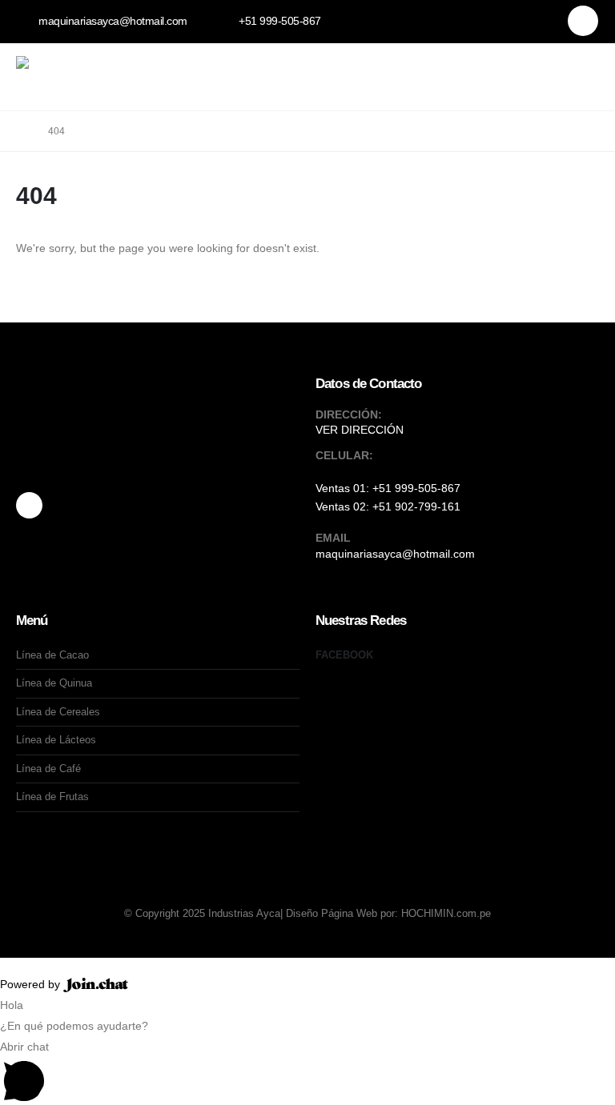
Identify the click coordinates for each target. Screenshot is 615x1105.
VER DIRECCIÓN (360, 429)
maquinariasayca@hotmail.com (395, 553)
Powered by (31, 984)
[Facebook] (583, 21)
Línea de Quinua (54, 683)
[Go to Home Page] (21, 131)
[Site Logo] (69, 69)
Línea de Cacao (52, 655)
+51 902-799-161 (416, 506)
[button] (537, 71)
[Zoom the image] (128, 431)
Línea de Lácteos (56, 740)
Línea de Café (48, 769)
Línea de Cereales (58, 712)
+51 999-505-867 (416, 488)
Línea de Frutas (52, 797)
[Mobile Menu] (587, 69)
